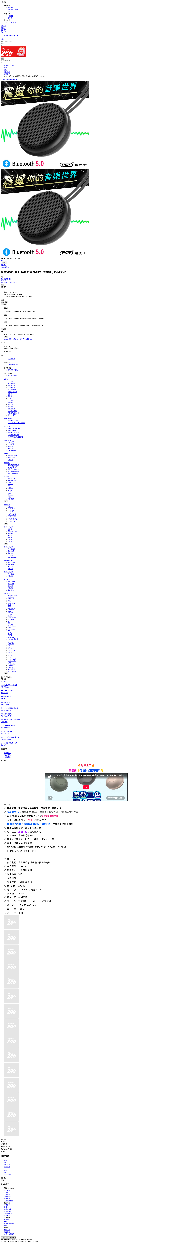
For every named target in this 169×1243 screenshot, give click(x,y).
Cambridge (11, 609)
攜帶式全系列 (12, 480)
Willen (9, 493)
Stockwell (10, 492)
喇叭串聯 (10, 553)
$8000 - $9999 (12, 516)
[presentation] (84, 125)
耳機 (9, 497)
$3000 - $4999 (12, 513)
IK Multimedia (12, 626)
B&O (9, 605)
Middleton (10, 488)
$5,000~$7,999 (8, 560)
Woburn (10, 482)
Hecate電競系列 (12, 467)
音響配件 (10, 460)
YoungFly (10, 667)
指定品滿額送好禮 (13, 432)
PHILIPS (10, 648)
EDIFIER (7, 463)
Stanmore (10, 484)
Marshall (6, 476)
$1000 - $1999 (12, 510)
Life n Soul (11, 637)
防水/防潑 (11, 574)
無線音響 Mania (12, 455)
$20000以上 (11, 521)
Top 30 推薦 (11, 359)
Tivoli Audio (11, 664)
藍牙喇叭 (10, 381)
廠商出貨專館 (12, 671)
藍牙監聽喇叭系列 (13, 471)
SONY (10, 657)
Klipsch (10, 634)
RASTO (10, 655)
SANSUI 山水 (12, 659)
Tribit (9, 662)
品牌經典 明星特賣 (13, 435)
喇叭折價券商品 (13, 370)
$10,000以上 (8, 579)
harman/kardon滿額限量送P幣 (16, 423)
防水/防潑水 (11, 549)
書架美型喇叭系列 (13, 465)
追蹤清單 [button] (7, 35)
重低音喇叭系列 (13, 473)
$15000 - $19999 (12, 519)
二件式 (10, 539)
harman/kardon (12, 617)
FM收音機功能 (12, 392)
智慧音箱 (10, 402)
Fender (10, 616)
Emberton (10, 495)
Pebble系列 (11, 442)
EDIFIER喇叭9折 (13, 364)
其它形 (10, 537)
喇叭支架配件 (12, 415)
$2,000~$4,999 (8, 547)
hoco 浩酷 (11, 619)
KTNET (10, 632)
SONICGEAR (12, 661)
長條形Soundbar (12, 531)
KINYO (10, 635)
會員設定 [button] (15, 35)
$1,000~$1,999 (8, 527)
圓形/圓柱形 (11, 533)
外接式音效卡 (12, 450)
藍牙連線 (10, 400)
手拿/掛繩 (11, 551)
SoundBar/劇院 (12, 411)
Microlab (10, 641)
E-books (10, 614)
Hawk (9, 621)
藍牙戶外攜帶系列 (13, 469)
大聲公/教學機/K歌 (13, 413)
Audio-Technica (12, 595)
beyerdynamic (12, 603)
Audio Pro (11, 597)
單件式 (10, 394)
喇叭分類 (7, 379)
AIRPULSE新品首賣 (14, 428)
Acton (9, 485)
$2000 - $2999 (12, 512)
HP (9, 623)
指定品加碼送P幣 (13, 421)
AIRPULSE (11, 598)
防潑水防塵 (11, 383)
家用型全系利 (12, 478)
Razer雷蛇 (11, 652)
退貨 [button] (11, 35)
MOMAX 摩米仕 (13, 639)
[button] (84, 12)
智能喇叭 (10, 555)
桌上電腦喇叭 (12, 390)
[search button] (1, 62)
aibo (9, 600)
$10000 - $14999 (12, 518)
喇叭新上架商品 (13, 375)
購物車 (3, 28)
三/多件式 (11, 398)
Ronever (10, 654)
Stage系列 (11, 444)
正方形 (10, 535)
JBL (9, 630)
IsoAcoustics (11, 629)
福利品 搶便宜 (12, 430)
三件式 (10, 541)
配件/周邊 (11, 499)
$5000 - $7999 (12, 515)
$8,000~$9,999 (8, 572)
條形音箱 (10, 448)
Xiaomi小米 (11, 669)
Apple (9, 601)
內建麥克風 (11, 385)
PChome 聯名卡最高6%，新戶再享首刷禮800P (18, 339)
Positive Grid (11, 650)
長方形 (10, 529)
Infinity (10, 627)
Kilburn (10, 490)
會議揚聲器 (11, 409)
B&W (9, 606)
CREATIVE (7, 440)
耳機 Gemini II (12, 457)
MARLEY (11, 644)
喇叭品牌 (7, 593)
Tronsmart (10, 665)
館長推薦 (7, 426)
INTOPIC (10, 624)
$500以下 (10, 507)
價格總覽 (7, 505)
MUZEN (10, 642)
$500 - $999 (11, 508)
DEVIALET (7, 453)
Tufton (9, 487)
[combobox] (84, 60)
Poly (9, 645)
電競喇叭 (10, 406)
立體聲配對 (11, 387)
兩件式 (10, 396)
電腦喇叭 (10, 446)
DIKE (9, 611)
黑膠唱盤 (10, 404)
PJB (9, 647)
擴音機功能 (11, 590)
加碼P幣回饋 (8, 418)
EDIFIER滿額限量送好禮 (15, 437)
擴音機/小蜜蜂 (12, 557)
